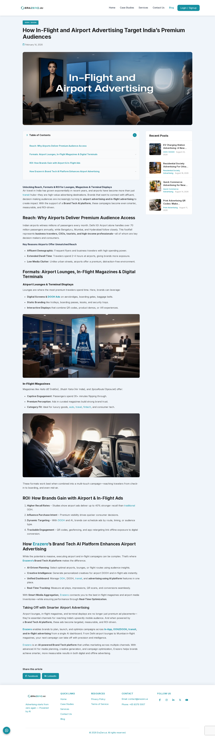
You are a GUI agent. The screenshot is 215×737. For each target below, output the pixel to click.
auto (71, 407)
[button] (81, 135)
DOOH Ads (54, 296)
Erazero (40, 543)
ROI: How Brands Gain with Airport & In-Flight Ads (55, 163)
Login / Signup (188, 7)
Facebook (33, 676)
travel (79, 407)
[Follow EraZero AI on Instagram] (166, 700)
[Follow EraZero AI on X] (180, 700)
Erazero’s (28, 560)
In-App (108, 629)
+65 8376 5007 (137, 704)
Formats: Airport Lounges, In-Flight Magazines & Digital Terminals (63, 154)
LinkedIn (52, 676)
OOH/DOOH (120, 629)
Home (112, 7)
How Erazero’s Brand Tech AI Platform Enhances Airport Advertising (64, 171)
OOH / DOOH (30, 22)
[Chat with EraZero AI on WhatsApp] (6, 730)
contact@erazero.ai (138, 699)
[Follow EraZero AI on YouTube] (186, 700)
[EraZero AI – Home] (32, 7)
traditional (129, 505)
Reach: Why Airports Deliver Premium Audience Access (58, 146)
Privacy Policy (98, 699)
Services (143, 7)
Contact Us (158, 7)
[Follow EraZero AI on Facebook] (159, 700)
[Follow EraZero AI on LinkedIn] (173, 700)
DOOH (61, 520)
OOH (62, 578)
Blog (171, 7)
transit (26, 194)
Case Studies (127, 7)
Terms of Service (100, 704)
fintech (87, 407)
